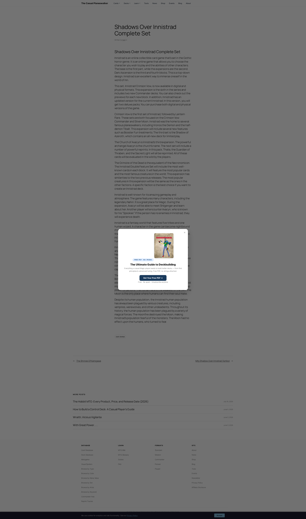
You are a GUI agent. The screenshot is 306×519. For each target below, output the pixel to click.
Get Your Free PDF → (153, 278)
